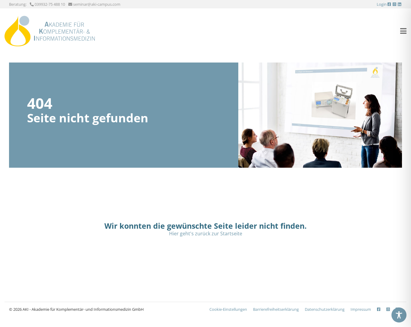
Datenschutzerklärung (325, 309)
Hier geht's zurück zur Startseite (205, 233)
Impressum (361, 309)
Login (382, 4)
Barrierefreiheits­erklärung (276, 309)
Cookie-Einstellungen (228, 309)
